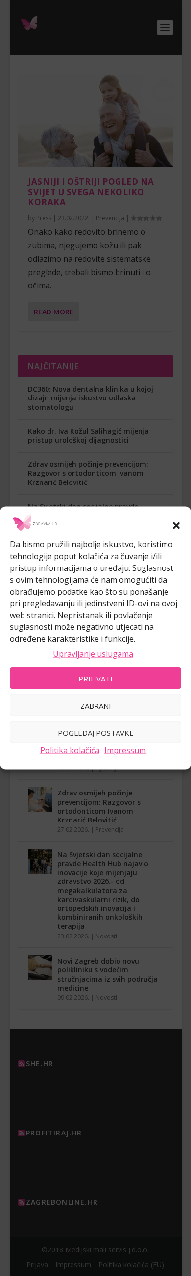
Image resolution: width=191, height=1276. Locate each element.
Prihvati (95, 678)
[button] (176, 525)
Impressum (125, 750)
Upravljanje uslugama (93, 653)
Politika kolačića (69, 750)
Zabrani (95, 705)
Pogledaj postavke (96, 732)
